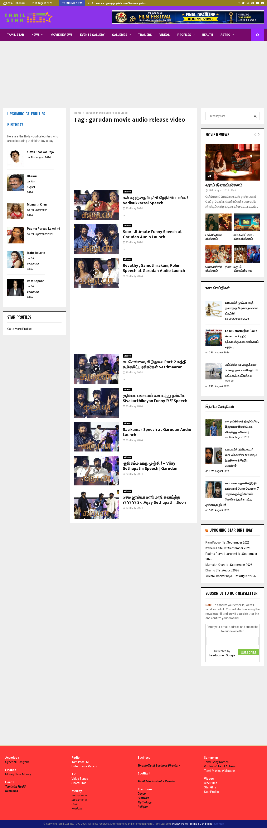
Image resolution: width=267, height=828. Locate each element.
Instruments (79, 799)
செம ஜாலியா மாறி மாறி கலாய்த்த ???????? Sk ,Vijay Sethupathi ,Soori (154, 500)
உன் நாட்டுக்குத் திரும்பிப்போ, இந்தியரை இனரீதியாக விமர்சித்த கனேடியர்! (242, 427)
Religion (143, 806)
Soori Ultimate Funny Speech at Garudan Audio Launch (152, 234)
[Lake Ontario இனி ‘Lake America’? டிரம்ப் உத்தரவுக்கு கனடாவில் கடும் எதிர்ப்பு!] (213, 344)
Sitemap (219, 823)
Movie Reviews (61, 34)
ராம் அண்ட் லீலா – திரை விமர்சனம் (244, 237)
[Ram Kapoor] (15, 295)
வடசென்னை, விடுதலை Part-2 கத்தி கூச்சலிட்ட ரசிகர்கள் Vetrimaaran (155, 364)
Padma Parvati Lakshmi (43, 228)
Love (75, 804)
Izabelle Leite (36, 252)
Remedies (11, 791)
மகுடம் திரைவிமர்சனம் (243, 268)
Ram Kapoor (35, 281)
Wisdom (77, 808)
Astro (225, 34)
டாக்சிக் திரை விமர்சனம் (213, 237)
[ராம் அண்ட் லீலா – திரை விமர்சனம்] (247, 222)
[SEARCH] (255, 116)
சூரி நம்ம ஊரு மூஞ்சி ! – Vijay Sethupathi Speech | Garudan (150, 466)
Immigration (79, 795)
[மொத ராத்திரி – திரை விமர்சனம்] (218, 254)
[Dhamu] (15, 190)
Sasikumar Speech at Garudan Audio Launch (157, 432)
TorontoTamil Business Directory (159, 765)
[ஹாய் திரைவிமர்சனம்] (232, 162)
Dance (142, 793)
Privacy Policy (180, 823)
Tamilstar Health (15, 786)
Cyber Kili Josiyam (17, 762)
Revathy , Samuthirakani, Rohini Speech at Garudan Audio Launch (154, 268)
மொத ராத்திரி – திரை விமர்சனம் (218, 268)
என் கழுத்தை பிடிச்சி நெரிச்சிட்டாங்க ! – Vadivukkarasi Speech (157, 200)
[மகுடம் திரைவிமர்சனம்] (247, 254)
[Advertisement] (133, 74)
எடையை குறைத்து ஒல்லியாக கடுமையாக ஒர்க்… (121, 3)
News (35, 34)
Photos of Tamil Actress (220, 766)
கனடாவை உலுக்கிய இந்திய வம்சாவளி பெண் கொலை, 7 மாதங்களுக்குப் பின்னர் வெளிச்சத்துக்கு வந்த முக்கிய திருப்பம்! (232, 493)
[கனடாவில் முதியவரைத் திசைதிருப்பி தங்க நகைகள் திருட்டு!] (213, 316)
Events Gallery (92, 34)
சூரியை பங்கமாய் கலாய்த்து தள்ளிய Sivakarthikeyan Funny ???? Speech (155, 398)
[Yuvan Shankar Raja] (15, 165)
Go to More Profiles (19, 328)
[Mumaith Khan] (15, 218)
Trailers (145, 34)
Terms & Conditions (201, 823)
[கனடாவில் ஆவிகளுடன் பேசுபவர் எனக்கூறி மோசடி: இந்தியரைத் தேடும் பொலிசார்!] (213, 463)
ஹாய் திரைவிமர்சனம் (224, 185)
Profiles (184, 34)
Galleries (119, 34)
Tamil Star (15, 34)
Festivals (143, 798)
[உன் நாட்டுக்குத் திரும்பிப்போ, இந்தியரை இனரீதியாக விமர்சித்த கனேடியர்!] (213, 435)
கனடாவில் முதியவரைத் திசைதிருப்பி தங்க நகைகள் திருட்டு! (241, 308)
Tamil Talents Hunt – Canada (156, 781)
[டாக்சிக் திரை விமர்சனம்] (218, 222)
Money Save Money (18, 774)
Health (207, 34)
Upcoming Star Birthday (231, 530)
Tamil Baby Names (216, 762)
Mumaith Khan (37, 204)
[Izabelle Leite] (15, 266)
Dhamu (32, 176)
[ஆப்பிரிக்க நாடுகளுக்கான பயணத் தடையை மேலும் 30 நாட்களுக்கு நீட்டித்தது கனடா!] (213, 378)
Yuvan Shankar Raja (40, 152)
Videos (164, 34)
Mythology (145, 802)
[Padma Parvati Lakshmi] (15, 242)
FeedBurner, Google (222, 655)
